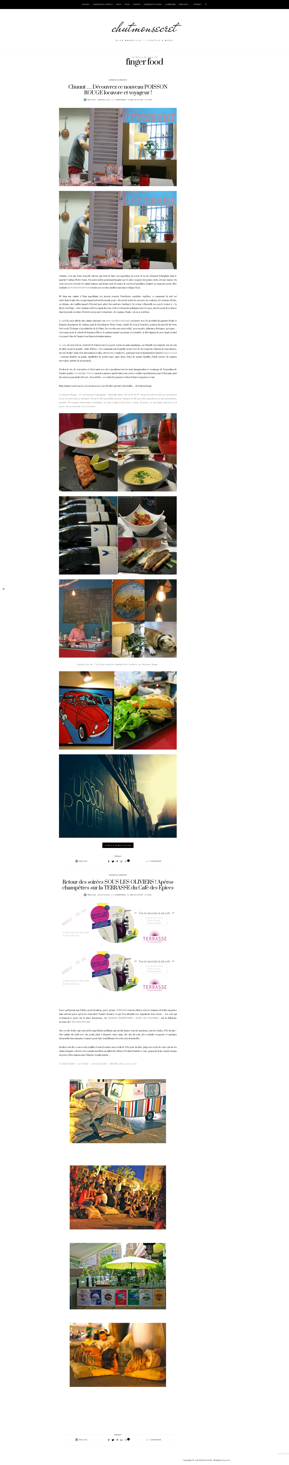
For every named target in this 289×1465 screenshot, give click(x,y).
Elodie (93, 100)
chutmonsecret (144, 27)
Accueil (86, 4)
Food (127, 4)
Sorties (136, 4)
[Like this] (126, 861)
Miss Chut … (184, 4)
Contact (197, 4)
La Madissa (170, 4)
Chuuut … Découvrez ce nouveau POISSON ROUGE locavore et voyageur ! (117, 90)
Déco (118, 4)
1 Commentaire (120, 100)
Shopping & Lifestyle (103, 4)
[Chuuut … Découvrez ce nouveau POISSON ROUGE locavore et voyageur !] (118, 147)
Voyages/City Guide (153, 4)
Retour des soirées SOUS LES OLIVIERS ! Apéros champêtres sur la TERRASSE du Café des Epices (118, 885)
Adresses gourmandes (118, 80)
